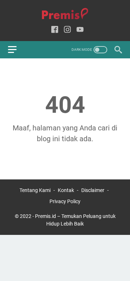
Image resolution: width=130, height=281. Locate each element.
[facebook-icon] (54, 30)
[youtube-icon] (80, 30)
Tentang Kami (35, 190)
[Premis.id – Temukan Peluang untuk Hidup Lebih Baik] (65, 14)
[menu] (16, 49)
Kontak (66, 190)
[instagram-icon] (67, 30)
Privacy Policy (65, 201)
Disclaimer (92, 190)
